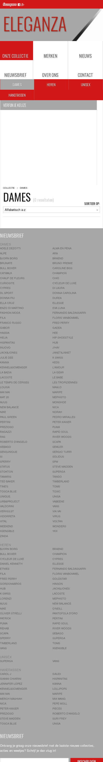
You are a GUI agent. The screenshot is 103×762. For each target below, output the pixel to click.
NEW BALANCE (9, 407)
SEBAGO (5, 447)
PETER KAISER (61, 422)
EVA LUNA (58, 308)
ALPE (3, 253)
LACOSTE (6, 377)
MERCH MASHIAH (11, 698)
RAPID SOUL (60, 431)
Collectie (9, 187)
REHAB (4, 628)
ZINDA (4, 536)
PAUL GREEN (8, 417)
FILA (3, 317)
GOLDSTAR (59, 578)
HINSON (57, 583)
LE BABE (57, 377)
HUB (55, 342)
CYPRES (5, 288)
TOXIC (56, 491)
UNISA (56, 496)
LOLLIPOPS (59, 688)
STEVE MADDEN (62, 466)
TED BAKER (7, 481)
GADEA (57, 327)
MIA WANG (59, 698)
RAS (2, 436)
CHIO (55, 278)
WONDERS (59, 526)
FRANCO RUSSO (10, 322)
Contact (85, 75)
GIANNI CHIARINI (10, 678)
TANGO (57, 476)
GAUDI (56, 674)
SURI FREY (59, 718)
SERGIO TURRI (62, 452)
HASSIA (4, 332)
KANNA (4, 362)
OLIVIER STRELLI (11, 613)
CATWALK (6, 273)
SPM (55, 461)
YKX (54, 531)
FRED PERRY (60, 322)
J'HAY (55, 347)
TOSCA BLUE (8, 491)
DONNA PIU (7, 298)
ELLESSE (58, 303)
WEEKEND (6, 526)
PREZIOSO (7, 427)
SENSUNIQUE (8, 452)
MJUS (3, 402)
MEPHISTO (59, 397)
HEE (55, 332)
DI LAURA (58, 288)
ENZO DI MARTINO (12, 308)
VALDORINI (7, 506)
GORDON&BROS (10, 583)
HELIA (3, 337)
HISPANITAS (7, 342)
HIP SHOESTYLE (62, 337)
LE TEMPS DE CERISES (14, 382)
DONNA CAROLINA (64, 293)
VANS (55, 506)
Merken (50, 56)
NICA (55, 407)
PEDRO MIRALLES (63, 417)
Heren (51, 84)
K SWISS (57, 357)
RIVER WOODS (61, 436)
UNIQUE (5, 496)
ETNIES (4, 568)
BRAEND (57, 258)
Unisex (85, 84)
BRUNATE (6, 263)
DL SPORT (6, 293)
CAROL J (5, 674)
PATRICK (5, 618)
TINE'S (4, 486)
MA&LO (57, 387)
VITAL (3, 521)
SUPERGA (58, 471)
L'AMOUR (58, 367)
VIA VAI (56, 511)
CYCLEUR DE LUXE (64, 283)
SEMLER (57, 447)
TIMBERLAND (60, 481)
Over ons (50, 75)
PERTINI (5, 422)
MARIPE (57, 392)
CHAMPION (59, 273)
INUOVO (5, 347)
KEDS (55, 362)
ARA (55, 253)
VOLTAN (57, 521)
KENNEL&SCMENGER (13, 367)
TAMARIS (5, 476)
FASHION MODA (10, 312)
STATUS (5, 466)
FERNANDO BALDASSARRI (69, 312)
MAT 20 (4, 397)
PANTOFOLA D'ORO (65, 613)
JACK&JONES (8, 352)
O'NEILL (57, 608)
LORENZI (5, 598)
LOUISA (5, 387)
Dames (17, 84)
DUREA (57, 298)
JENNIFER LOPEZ (11, 683)
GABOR (5, 327)
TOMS (56, 486)
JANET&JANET (61, 352)
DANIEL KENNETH (11, 563)
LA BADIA (5, 372)
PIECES (57, 708)
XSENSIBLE (7, 531)
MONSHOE (59, 402)
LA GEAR (58, 372)
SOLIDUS (58, 456)
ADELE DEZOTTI (10, 248)
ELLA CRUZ (7, 303)
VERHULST (7, 511)
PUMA (56, 427)
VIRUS (56, 516)
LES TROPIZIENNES (64, 382)
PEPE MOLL (59, 703)
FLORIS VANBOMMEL (65, 317)
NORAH (57, 412)
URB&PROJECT (10, 501)
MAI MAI (5, 392)
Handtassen (17, 95)
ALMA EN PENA (61, 248)
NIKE (3, 412)
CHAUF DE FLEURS (12, 278)
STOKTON (6, 471)
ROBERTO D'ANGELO (13, 442)
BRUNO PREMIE (62, 263)
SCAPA (56, 442)
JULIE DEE (6, 357)
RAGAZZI (5, 431)
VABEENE (58, 501)
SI (1, 456)
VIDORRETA (7, 516)
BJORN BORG (9, 258)
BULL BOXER (8, 268)
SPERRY (5, 461)
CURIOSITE (7, 283)
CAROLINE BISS (62, 268)
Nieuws (85, 56)
